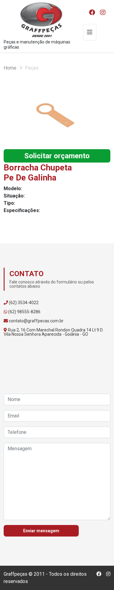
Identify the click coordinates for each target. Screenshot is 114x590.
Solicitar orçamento (57, 156)
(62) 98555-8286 (24, 311)
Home (10, 68)
